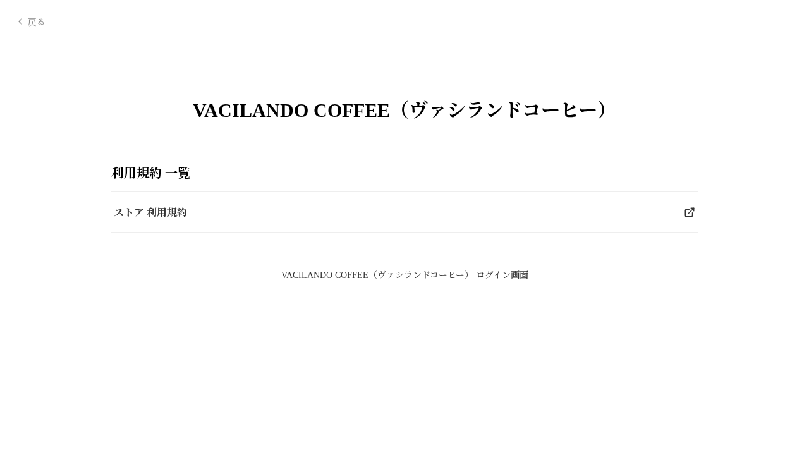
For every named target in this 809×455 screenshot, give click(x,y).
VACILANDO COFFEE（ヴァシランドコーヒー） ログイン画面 (404, 275)
